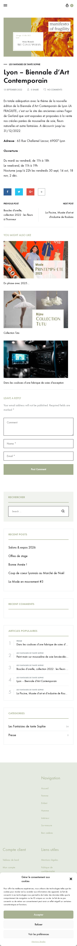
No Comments (54, 89)
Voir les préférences (38, 934)
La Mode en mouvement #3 (25, 582)
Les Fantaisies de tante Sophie (24, 64)
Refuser (38, 924)
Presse (19, 641)
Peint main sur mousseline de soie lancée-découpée (44, 656)
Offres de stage (18, 556)
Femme (44, 795)
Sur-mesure (46, 825)
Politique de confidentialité (48, 869)
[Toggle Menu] (5, 5)
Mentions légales (38, 941)
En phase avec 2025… (16, 283)
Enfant (44, 803)
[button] (71, 879)
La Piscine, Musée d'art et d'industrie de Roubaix (59, 215)
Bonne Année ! (17, 564)
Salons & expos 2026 (22, 547)
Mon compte (9, 867)
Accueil (45, 788)
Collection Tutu (11, 333)
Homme (45, 810)
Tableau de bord (11, 859)
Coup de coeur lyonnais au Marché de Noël (36, 573)
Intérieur (45, 818)
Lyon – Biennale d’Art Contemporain (36, 681)
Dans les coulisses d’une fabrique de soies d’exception (34, 382)
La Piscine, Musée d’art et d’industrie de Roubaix (43, 693)
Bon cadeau (47, 832)
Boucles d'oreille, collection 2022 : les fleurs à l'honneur (18, 215)
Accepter (38, 914)
